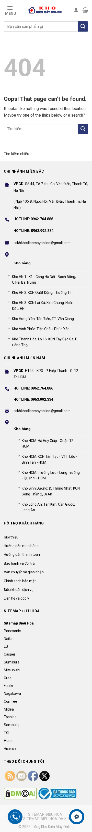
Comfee (10, 701)
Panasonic (12, 631)
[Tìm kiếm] (83, 26)
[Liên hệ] (77, 817)
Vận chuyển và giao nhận (24, 572)
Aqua (8, 741)
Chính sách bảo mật (20, 581)
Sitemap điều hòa (45, 814)
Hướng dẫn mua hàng (21, 546)
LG (6, 646)
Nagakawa (12, 693)
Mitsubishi (12, 670)
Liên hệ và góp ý (16, 598)
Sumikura (11, 662)
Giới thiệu (11, 537)
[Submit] (83, 129)
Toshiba (10, 717)
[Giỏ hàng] (85, 10)
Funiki (8, 686)
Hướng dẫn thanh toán (22, 554)
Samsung (11, 725)
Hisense (10, 748)
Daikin (9, 639)
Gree (8, 678)
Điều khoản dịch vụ (18, 590)
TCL (7, 733)
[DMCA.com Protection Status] (20, 793)
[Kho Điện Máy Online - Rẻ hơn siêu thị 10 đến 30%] (45, 10)
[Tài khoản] (76, 10)
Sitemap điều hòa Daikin (46, 819)
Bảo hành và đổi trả (19, 563)
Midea (9, 709)
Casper (9, 654)
